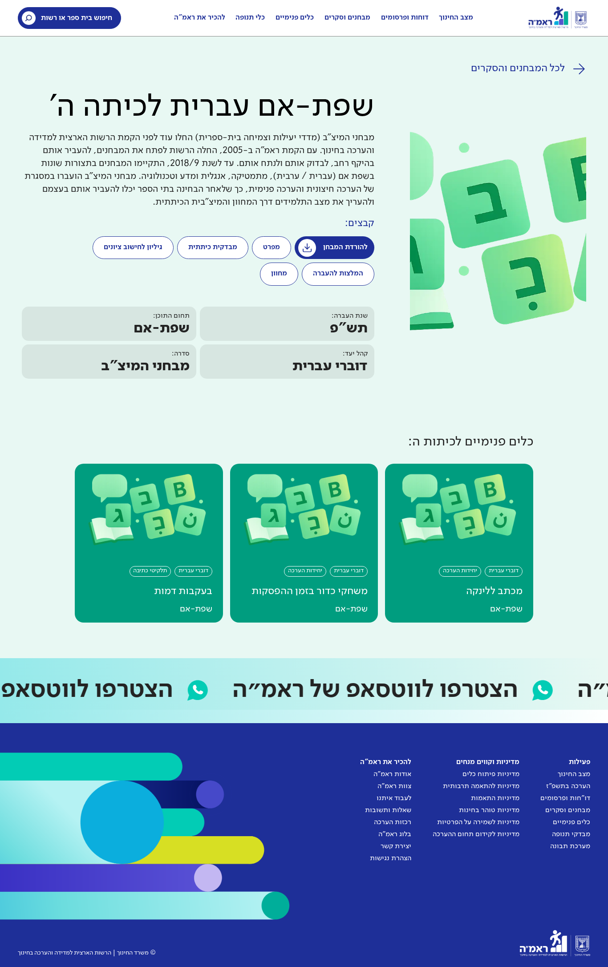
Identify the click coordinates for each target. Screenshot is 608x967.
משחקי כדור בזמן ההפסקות (309, 591)
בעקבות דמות (183, 591)
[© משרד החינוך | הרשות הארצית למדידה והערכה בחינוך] (555, 943)
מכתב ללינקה (494, 591)
